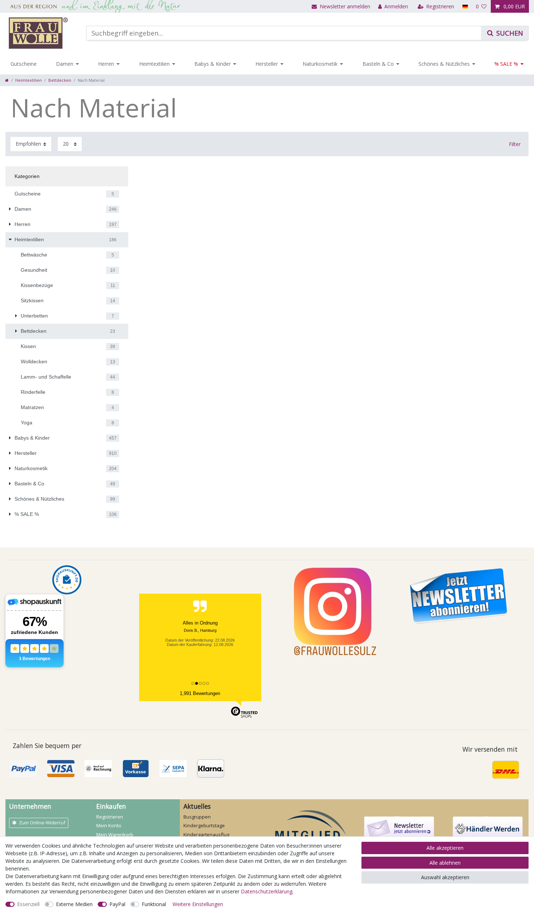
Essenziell (28, 904)
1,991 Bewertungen (200, 693)
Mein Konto (108, 825)
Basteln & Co (378, 63)
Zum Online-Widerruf (42, 822)
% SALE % (506, 63)
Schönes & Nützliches (444, 63)
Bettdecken (59, 80)
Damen (64, 63)
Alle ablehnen (445, 862)
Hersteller (266, 63)
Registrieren (109, 816)
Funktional (154, 904)
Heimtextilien (154, 63)
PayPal (117, 904)
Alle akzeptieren (445, 847)
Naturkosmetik (320, 63)
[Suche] (504, 33)
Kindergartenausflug (206, 834)
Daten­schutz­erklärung (266, 891)
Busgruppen (197, 816)
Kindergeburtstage (204, 825)
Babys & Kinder (212, 63)
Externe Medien (74, 904)
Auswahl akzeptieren (445, 877)
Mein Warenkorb (114, 834)
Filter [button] (515, 144)
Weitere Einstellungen (198, 904)
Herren (106, 63)
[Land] (465, 6)
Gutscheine (24, 63)
